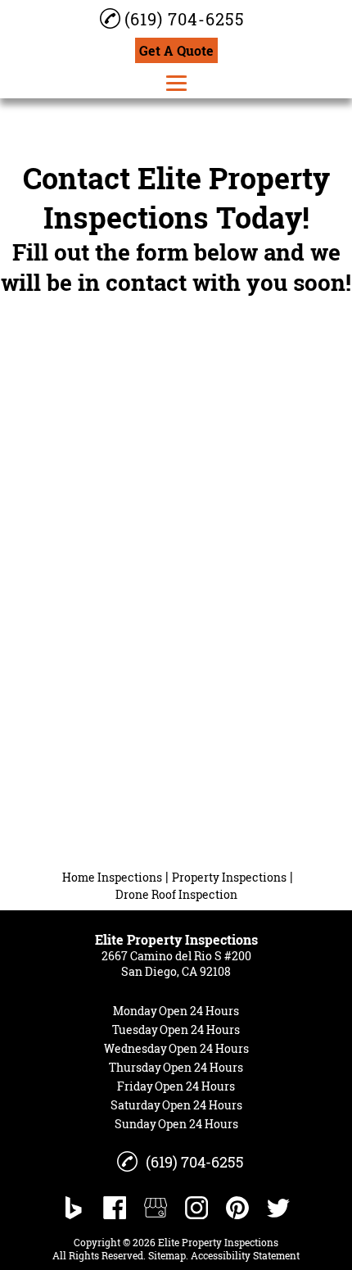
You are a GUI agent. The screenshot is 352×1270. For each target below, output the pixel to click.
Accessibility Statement (245, 1255)
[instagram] (196, 1207)
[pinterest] (237, 1207)
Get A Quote (176, 50)
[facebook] (114, 1207)
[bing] (73, 1207)
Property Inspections (229, 877)
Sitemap (167, 1255)
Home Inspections (112, 877)
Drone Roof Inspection (176, 894)
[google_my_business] (155, 1207)
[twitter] (278, 1207)
